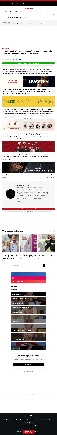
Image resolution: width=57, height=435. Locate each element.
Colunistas (11, 11)
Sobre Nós (25, 17)
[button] (51, 231)
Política (16, 11)
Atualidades (5, 11)
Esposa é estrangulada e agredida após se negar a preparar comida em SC (45, 255)
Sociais (4, 17)
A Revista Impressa (28, 432)
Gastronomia (10, 17)
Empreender (46, 11)
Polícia (40, 11)
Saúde (36, 11)
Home (3, 22)
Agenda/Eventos (17, 17)
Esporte (27, 11)
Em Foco (22, 11)
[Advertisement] (28, 34)
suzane (4, 177)
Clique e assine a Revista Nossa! (28, 208)
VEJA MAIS (33, 3)
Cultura (31, 11)
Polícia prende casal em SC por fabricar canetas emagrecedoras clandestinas (11, 255)
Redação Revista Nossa (9, 55)
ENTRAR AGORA (28, 364)
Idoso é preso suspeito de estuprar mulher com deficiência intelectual (27, 255)
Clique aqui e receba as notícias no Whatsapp (28, 63)
